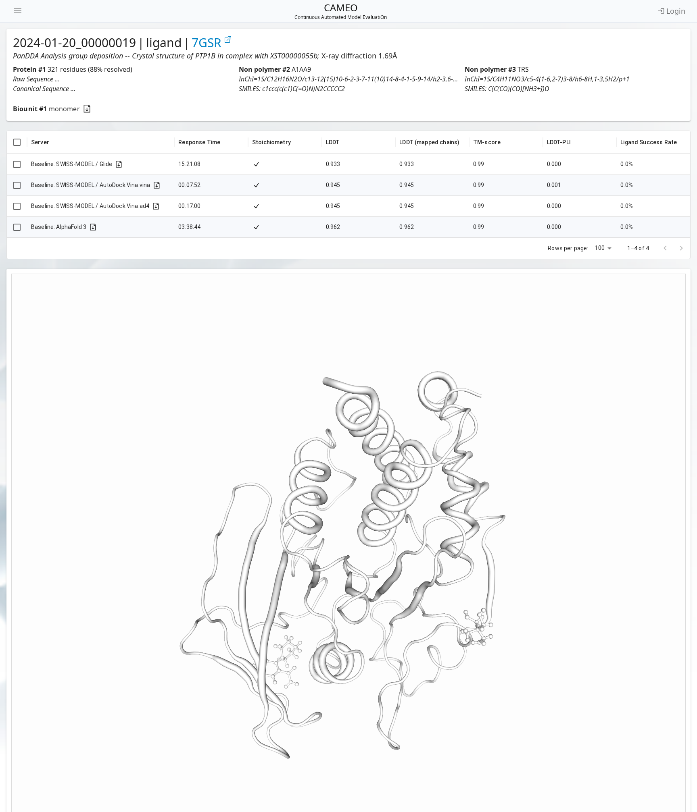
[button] (122, 79)
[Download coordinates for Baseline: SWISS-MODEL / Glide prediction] (118, 164)
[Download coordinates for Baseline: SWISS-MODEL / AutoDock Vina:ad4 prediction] (155, 206)
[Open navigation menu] (18, 11)
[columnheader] (17, 142)
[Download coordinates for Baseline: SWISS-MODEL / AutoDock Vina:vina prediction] (156, 185)
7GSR (206, 42)
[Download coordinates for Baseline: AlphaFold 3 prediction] (93, 227)
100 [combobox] (599, 248)
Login (675, 11)
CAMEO (340, 11)
